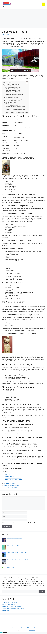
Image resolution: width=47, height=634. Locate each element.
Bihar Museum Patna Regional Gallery (13, 88)
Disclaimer (14, 627)
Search (42, 591)
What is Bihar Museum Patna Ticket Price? (14, 108)
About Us (33, 627)
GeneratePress (32, 630)
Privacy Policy (27, 627)
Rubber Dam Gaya (9, 474)
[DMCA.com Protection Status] (3, 633)
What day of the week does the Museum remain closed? (17, 112)
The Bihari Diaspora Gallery (11, 93)
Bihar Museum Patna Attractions (10, 85)
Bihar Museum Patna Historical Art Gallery (14, 95)
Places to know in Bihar (9, 483)
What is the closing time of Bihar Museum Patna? (15, 110)
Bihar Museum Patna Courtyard (11, 97)
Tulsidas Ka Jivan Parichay (8, 604)
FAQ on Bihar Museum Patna (9, 102)
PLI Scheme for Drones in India (11, 485)
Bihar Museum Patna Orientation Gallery (13, 87)
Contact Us (20, 627)
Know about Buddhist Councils (13, 478)
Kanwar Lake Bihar (10, 476)
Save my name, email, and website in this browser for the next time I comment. (22, 522)
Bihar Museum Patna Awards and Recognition (14, 99)
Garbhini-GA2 (5, 610)
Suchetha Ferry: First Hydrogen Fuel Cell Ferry (13, 608)
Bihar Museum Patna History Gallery (13, 91)
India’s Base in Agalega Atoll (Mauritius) (11, 606)
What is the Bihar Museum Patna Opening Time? (15, 109)
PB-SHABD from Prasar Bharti (9, 602)
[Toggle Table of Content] (26, 82)
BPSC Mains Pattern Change (10, 487)
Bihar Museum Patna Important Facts (11, 84)
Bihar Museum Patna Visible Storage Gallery (14, 94)
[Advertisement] (23, 17)
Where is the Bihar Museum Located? (13, 103)
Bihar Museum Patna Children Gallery (13, 90)
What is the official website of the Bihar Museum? (15, 106)
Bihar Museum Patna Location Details (12, 100)
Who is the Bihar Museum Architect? (13, 105)
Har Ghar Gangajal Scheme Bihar (13, 479)
